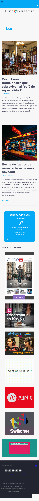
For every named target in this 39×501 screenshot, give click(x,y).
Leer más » (5, 116)
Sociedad (10, 175)
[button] (2, 2)
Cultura (4, 175)
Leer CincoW (19, 297)
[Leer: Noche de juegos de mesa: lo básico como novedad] (19, 143)
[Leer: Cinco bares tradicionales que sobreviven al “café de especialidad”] (19, 58)
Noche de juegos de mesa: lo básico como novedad (18, 168)
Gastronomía (6, 94)
